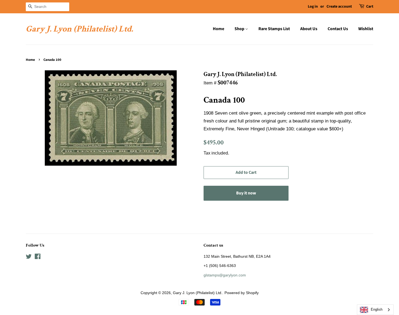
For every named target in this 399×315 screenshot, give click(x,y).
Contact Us (338, 29)
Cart (369, 6)
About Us (308, 29)
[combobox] (375, 309)
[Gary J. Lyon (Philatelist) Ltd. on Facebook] (37, 257)
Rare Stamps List (274, 29)
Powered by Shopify (241, 293)
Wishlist (365, 29)
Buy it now (246, 193)
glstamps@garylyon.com (225, 275)
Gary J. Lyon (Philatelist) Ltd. (79, 29)
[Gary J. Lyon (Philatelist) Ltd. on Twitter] (29, 257)
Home (218, 29)
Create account (339, 6)
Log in (313, 6)
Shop (240, 29)
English (376, 309)
